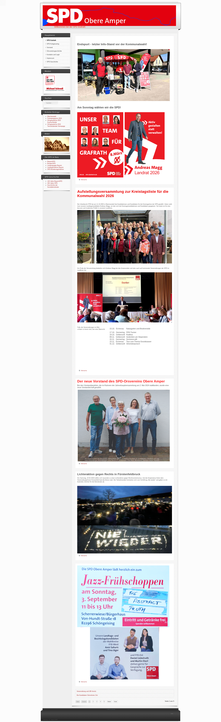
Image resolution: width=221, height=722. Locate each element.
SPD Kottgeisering (53, 44)
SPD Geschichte (52, 62)
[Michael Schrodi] (54, 89)
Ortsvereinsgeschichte (54, 51)
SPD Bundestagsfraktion (55, 169)
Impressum (50, 58)
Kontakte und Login (53, 54)
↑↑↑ (172, 714)
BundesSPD (51, 163)
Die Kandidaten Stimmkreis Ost (87, 695)
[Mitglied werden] (50, 80)
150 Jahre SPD (52, 183)
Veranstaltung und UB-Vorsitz (86, 691)
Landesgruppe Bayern (54, 165)
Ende (115, 701)
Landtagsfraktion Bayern (55, 167)
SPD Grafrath (51, 40)
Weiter (109, 701)
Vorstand (50, 47)
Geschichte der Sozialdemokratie (53, 186)
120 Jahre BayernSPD (54, 181)
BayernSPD (51, 161)
